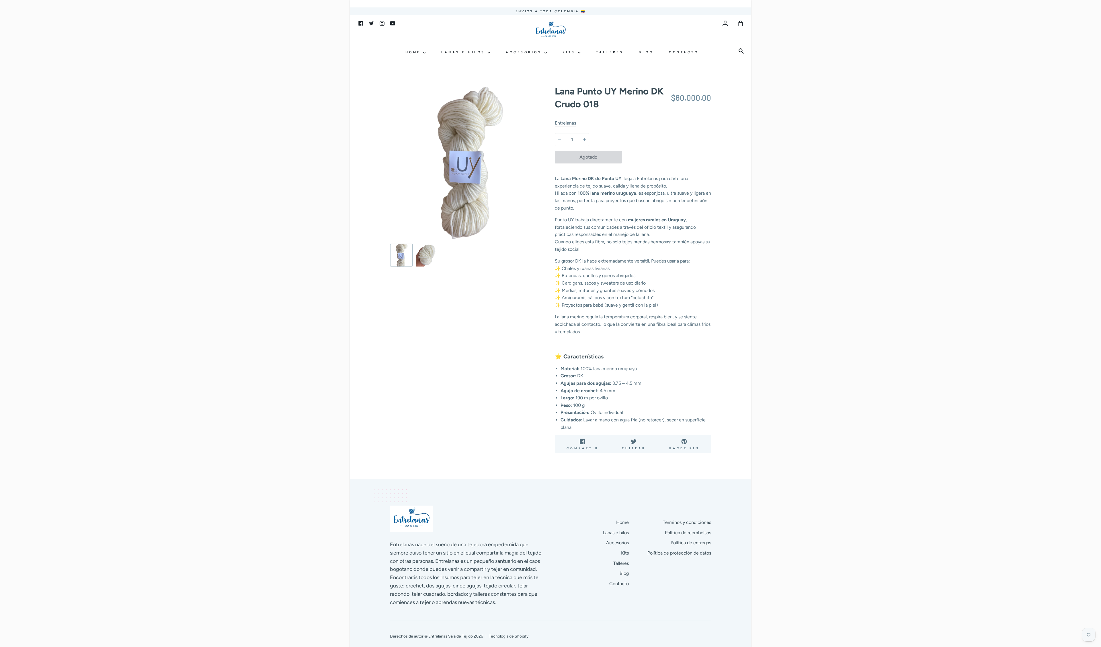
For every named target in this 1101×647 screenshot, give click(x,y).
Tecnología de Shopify (508, 636)
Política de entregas (691, 542)
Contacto (683, 52)
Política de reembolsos (688, 532)
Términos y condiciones (687, 522)
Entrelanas (565, 123)
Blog (646, 52)
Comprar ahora (666, 157)
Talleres (609, 52)
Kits (570, 52)
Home (414, 52)
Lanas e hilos (464, 52)
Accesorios (525, 52)
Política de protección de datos (679, 553)
